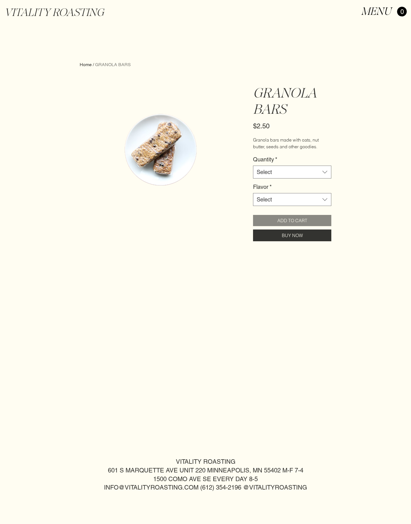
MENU (376, 11)
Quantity (265, 159)
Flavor (262, 187)
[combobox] (292, 172)
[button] (402, 12)
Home (86, 64)
